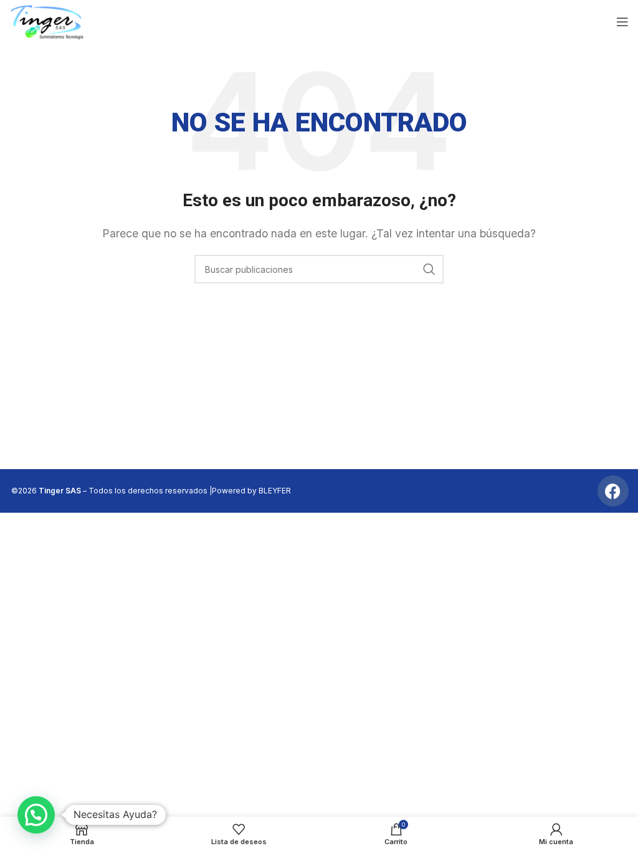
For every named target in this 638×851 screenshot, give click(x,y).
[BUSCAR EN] (429, 269)
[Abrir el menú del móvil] (622, 21)
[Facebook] (613, 490)
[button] (36, 815)
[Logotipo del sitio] (46, 20)
